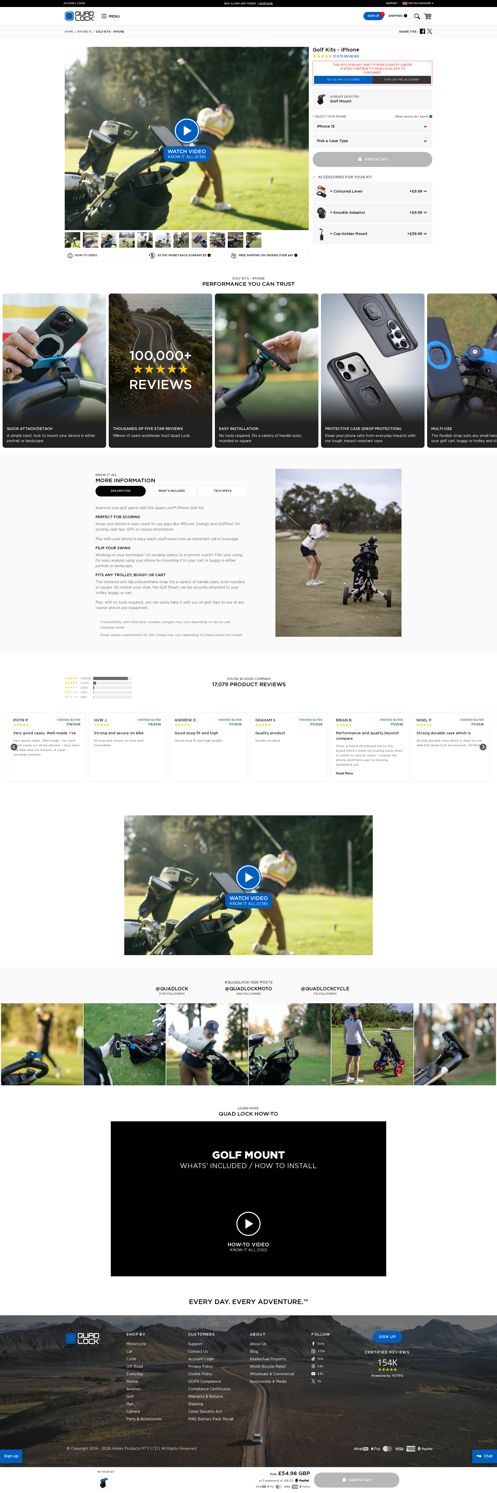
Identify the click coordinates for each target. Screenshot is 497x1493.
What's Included (171, 491)
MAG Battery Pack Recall (210, 1419)
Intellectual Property (268, 1359)
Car (129, 1351)
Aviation (133, 1389)
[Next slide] (488, 370)
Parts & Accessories (144, 1419)
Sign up (11, 1456)
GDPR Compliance (204, 1382)
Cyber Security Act (205, 1412)
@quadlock (172, 989)
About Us (258, 1344)
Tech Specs (223, 491)
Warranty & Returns (205, 1397)
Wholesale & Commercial (272, 1374)
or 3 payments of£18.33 (276, 1481)
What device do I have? (411, 116)
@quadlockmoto (248, 989)
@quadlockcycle (325, 989)
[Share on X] (429, 31)
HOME (69, 32)
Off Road (134, 1366)
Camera (133, 1412)
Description (120, 491)
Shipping (396, 15)
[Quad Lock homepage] (80, 20)
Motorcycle (136, 1344)
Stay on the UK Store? (401, 79)
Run (129, 1404)
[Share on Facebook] (422, 31)
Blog (254, 1351)
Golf (130, 1397)
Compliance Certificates (209, 1389)
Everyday (134, 1374)
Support (392, 3)
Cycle (131, 1359)
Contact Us (198, 1351)
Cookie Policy (200, 1374)
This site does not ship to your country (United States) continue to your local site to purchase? (372, 69)
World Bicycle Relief (268, 1366)
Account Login (201, 1359)
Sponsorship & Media (268, 1382)
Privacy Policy (200, 1366)
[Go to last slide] (8, 370)
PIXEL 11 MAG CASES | (248, 4)
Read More (344, 773)
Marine (132, 1382)
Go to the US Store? (343, 79)
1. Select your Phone (329, 116)
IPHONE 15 (84, 32)
